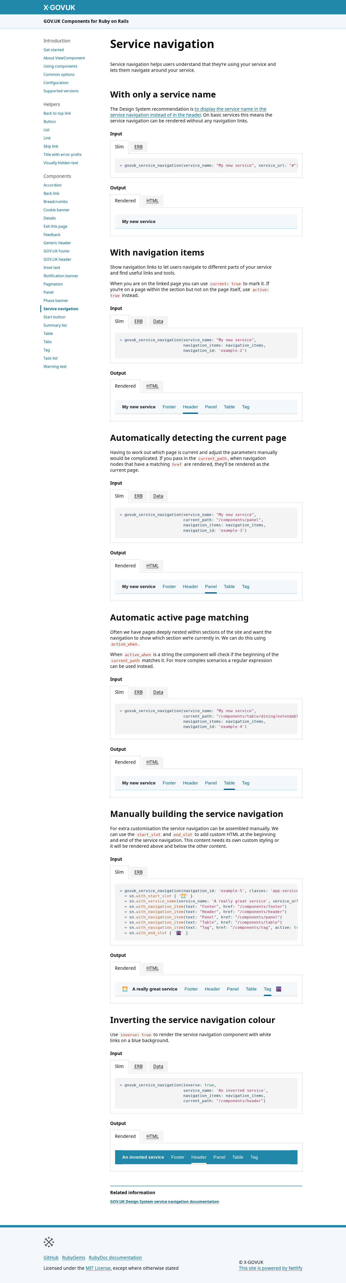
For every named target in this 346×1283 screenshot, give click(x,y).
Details (50, 218)
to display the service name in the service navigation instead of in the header (188, 112)
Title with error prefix (62, 154)
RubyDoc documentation (115, 1258)
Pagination (53, 284)
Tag (47, 350)
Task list (51, 358)
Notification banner (61, 275)
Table (48, 333)
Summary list (55, 325)
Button (50, 121)
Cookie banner (57, 209)
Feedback (52, 234)
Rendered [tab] (125, 201)
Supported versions (61, 90)
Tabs (48, 341)
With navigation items (157, 252)
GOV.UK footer (57, 251)
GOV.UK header (57, 259)
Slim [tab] (119, 147)
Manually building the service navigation (196, 814)
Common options (59, 74)
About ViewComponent (64, 58)
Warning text (55, 366)
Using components (60, 66)
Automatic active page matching (179, 617)
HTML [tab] (152, 201)
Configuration (56, 82)
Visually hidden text (61, 162)
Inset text (52, 267)
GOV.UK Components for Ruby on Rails (86, 21)
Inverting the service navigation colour (192, 1020)
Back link (51, 193)
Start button (54, 317)
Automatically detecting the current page (198, 437)
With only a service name (163, 94)
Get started (54, 49)
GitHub (51, 1258)
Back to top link (57, 113)
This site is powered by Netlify (270, 1268)
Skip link (51, 146)
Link (47, 138)
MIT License (98, 1268)
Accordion (53, 185)
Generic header (57, 242)
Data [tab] (158, 321)
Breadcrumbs (56, 201)
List (47, 129)
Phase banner (56, 300)
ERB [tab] (138, 147)
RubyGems (73, 1258)
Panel (48, 292)
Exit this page (55, 226)
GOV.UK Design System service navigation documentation (164, 1201)
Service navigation (61, 308)
